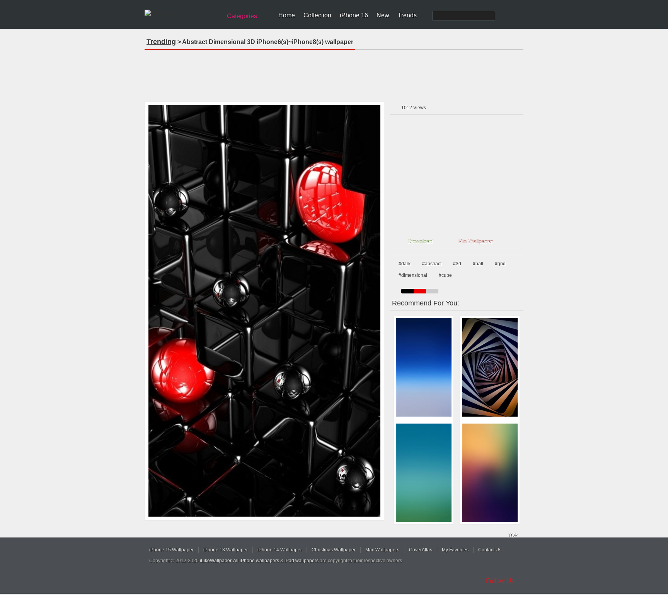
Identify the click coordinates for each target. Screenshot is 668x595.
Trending (161, 42)
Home (286, 15)
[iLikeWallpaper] (182, 13)
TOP (512, 535)
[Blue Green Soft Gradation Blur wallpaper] (424, 473)
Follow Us (500, 581)
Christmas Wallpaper (334, 550)
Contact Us (489, 550)
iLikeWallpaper (215, 560)
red (420, 291)
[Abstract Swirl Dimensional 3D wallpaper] (490, 367)
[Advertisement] (334, 73)
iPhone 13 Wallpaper (225, 550)
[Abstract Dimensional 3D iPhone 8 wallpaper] (264, 311)
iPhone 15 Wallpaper (171, 550)
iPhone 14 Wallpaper (279, 550)
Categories (242, 16)
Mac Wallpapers (382, 550)
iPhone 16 (354, 15)
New (383, 15)
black (407, 291)
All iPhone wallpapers (256, 560)
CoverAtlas (420, 550)
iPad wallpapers (302, 560)
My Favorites (455, 550)
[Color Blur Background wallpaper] (490, 473)
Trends (407, 15)
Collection (317, 15)
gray (432, 291)
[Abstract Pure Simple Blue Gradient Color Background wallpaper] (424, 367)
